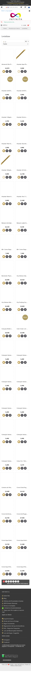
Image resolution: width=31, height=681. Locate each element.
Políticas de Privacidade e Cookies (13, 601)
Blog (5, 598)
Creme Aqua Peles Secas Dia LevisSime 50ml (22, 567)
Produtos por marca (14, 28)
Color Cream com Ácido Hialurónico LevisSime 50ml (22, 328)
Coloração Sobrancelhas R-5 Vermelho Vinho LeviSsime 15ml (7, 461)
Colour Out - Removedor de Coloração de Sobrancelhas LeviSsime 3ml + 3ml (22, 461)
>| (18, 581)
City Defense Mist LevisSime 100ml (7, 302)
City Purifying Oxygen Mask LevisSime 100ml (22, 302)
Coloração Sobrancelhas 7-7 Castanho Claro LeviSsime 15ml (22, 381)
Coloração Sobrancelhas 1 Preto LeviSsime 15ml (7, 355)
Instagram (7, 639)
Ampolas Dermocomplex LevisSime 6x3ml (22, 117)
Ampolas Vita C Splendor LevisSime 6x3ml (22, 196)
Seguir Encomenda (9, 623)
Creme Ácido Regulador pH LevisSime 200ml (22, 487)
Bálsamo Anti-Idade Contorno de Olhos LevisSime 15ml (7, 223)
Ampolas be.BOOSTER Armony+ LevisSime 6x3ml (7, 90)
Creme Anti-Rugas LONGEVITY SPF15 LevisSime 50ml (22, 514)
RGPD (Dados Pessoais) (10, 603)
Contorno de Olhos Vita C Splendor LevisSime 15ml (7, 487)
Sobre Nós (7, 595)
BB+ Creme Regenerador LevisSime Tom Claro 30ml (7, 249)
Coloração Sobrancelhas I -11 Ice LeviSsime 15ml (22, 434)
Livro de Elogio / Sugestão (11, 633)
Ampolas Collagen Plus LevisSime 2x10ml (7, 117)
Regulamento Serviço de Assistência (14, 626)
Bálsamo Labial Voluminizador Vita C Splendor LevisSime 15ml (22, 223)
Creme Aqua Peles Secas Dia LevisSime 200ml (7, 567)
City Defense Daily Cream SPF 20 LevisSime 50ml (22, 276)
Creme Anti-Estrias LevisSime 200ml (7, 514)
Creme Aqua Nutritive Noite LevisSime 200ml (7, 540)
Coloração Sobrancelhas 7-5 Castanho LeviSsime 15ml (7, 381)
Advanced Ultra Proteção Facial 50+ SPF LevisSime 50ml (7, 64)
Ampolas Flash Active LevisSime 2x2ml (7, 143)
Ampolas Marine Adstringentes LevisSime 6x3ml (7, 196)
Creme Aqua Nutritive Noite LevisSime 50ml (22, 540)
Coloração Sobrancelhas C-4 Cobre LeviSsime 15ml (7, 434)
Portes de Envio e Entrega (11, 621)
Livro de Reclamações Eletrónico (13, 630)
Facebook (7, 642)
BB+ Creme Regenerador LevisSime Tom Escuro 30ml (22, 249)
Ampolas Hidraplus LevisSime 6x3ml (7, 170)
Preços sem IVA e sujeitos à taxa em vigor (13, 611)
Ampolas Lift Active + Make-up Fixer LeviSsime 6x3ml (22, 170)
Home (5, 28)
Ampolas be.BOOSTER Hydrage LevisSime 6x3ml (22, 90)
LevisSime (24, 28)
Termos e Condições (9, 605)
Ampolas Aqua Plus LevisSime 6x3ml (22, 64)
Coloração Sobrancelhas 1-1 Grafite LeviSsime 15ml (22, 355)
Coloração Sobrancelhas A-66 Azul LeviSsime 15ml (22, 408)
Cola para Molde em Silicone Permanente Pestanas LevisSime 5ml (7, 328)
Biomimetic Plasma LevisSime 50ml (7, 276)
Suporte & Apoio (9, 618)
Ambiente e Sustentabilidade (12, 608)
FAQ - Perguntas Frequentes (12, 628)
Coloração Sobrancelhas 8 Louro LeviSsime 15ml (7, 408)
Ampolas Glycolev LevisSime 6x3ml (22, 143)
